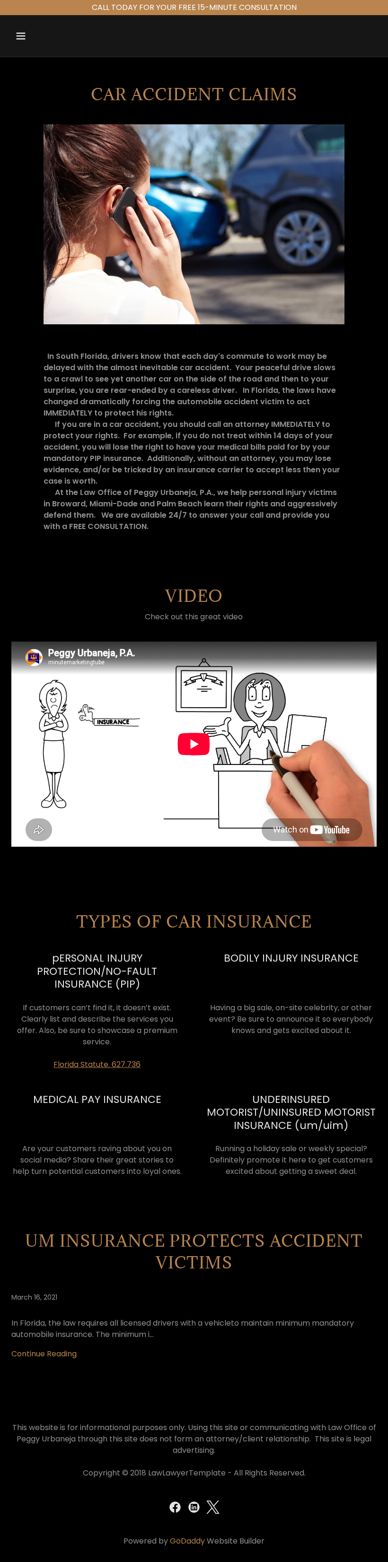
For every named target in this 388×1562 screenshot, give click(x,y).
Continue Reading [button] (44, 1353)
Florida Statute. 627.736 (97, 1064)
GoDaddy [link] (187, 1541)
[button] (38, 35)
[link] (194, 1336)
